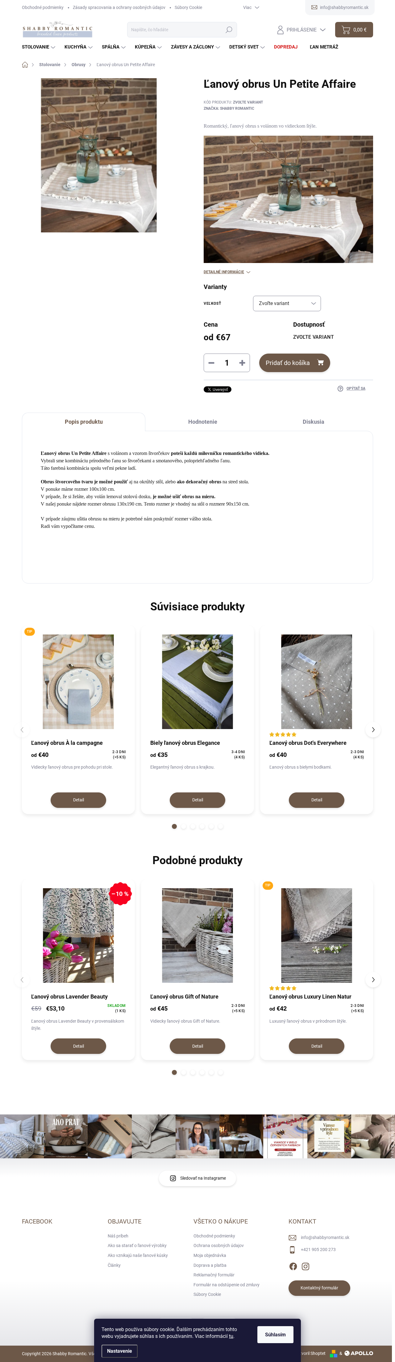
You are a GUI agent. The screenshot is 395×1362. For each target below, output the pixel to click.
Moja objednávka (209, 1255)
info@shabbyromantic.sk (325, 1237)
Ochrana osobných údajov (218, 1245)
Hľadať (228, 29)
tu (231, 1336)
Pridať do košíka (288, 363)
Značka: (229, 108)
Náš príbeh (118, 1235)
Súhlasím (275, 1335)
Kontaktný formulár (319, 1287)
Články (114, 1265)
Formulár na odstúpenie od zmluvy (226, 1284)
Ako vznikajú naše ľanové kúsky (138, 1255)
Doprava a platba (210, 1265)
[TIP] (78, 681)
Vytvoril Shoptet (310, 1353)
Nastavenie (119, 1351)
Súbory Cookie (188, 7)
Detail (78, 799)
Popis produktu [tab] (84, 421)
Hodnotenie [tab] (202, 421)
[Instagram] (305, 1265)
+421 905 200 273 (318, 1249)
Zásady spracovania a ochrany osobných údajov (119, 7)
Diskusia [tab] (313, 421)
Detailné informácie (224, 272)
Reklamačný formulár (214, 1274)
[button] (174, 826)
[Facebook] (293, 1265)
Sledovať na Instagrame (203, 1178)
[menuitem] (39, 47)
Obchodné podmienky (43, 7)
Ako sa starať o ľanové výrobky (137, 1245)
